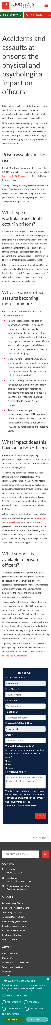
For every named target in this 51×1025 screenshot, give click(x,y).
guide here (39, 794)
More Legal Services (11, 939)
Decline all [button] (37, 1019)
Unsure (11, 768)
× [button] (48, 979)
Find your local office (16, 889)
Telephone (11, 711)
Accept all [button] (13, 1019)
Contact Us (7, 958)
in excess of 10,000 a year (14, 176)
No (9, 764)
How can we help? (15, 771)
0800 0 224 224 (14, 872)
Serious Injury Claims (12, 912)
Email (9, 734)
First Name (12, 688)
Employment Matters (12, 935)
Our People (7, 971)
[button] (25, 1014)
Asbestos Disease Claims (14, 917)
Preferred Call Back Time (19, 723)
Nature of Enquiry (15, 677)
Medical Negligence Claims (14, 921)
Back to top (39, 838)
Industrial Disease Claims (14, 926)
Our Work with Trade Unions (15, 962)
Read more (35, 991)
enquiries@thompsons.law (19, 881)
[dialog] (25, 1000)
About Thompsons (10, 953)
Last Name (11, 700)
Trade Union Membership (19, 746)
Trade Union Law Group (13, 967)
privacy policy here (27, 805)
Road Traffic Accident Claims (15, 907)
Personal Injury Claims (12, 903)
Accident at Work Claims (13, 930)
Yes (9, 760)
